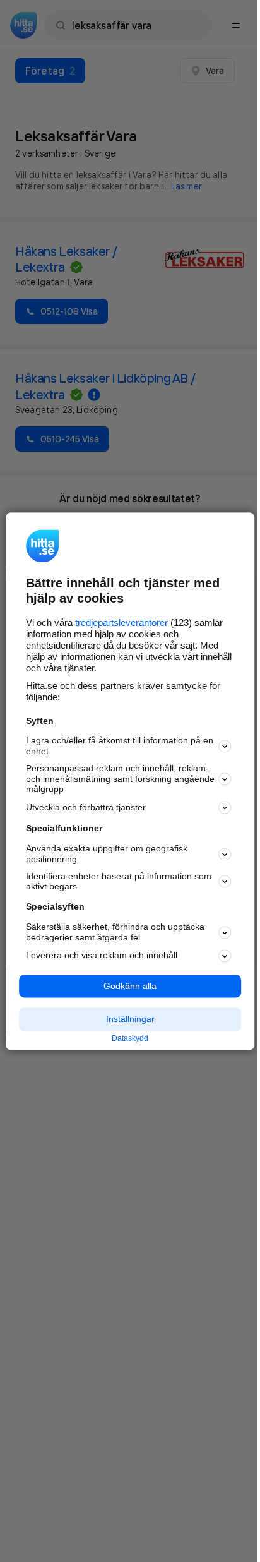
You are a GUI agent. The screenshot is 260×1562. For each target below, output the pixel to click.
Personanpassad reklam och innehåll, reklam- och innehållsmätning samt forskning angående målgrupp (120, 779)
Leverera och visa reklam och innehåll (101, 956)
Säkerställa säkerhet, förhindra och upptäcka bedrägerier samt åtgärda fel (115, 932)
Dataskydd (130, 1039)
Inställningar (130, 1019)
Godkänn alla (130, 986)
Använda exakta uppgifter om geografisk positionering (106, 854)
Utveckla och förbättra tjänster (86, 807)
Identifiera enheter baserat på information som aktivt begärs (118, 881)
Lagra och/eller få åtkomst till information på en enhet (119, 746)
